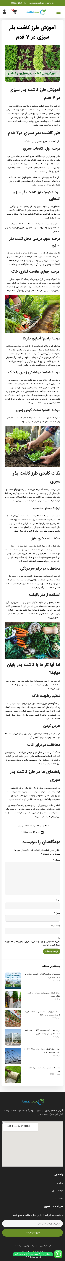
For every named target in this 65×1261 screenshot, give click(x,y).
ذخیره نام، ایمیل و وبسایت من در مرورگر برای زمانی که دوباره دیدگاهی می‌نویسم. (32, 943)
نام (58, 900)
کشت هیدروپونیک (24, 825)
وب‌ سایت (55, 925)
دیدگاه (56, 860)
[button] (58, 12)
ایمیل (57, 913)
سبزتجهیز (47, 125)
